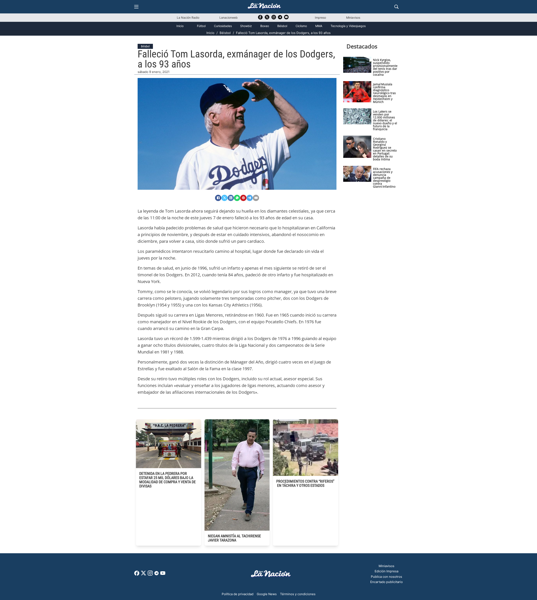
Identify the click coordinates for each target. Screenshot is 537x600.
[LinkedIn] (231, 198)
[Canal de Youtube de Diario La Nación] (286, 18)
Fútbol (201, 26)
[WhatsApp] (237, 198)
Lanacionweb (228, 17)
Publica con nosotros (386, 577)
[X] (224, 198)
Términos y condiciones (297, 594)
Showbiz (246, 26)
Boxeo (264, 26)
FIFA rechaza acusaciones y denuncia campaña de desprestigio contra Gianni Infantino (384, 177)
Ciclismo (301, 26)
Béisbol (282, 26)
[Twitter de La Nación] (267, 18)
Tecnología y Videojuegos (348, 26)
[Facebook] (218, 198)
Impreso (320, 17)
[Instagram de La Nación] (273, 18)
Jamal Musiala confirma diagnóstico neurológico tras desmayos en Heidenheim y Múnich (384, 93)
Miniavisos (353, 17)
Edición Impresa (386, 571)
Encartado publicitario (386, 582)
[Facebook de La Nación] (136, 575)
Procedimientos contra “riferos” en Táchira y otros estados (305, 483)
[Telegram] (249, 198)
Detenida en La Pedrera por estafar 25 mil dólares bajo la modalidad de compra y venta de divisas (167, 479)
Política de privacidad (237, 594)
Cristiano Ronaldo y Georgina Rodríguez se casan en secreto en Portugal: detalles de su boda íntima (385, 149)
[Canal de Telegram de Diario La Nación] (280, 18)
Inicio (180, 26)
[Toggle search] (396, 7)
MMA (318, 26)
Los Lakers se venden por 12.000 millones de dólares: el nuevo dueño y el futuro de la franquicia (385, 120)
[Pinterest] (243, 198)
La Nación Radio (188, 17)
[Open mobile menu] (136, 6)
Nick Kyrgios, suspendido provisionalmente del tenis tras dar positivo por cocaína (385, 67)
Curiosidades (223, 26)
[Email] (256, 198)
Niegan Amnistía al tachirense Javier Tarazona (234, 538)
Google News (267, 594)
